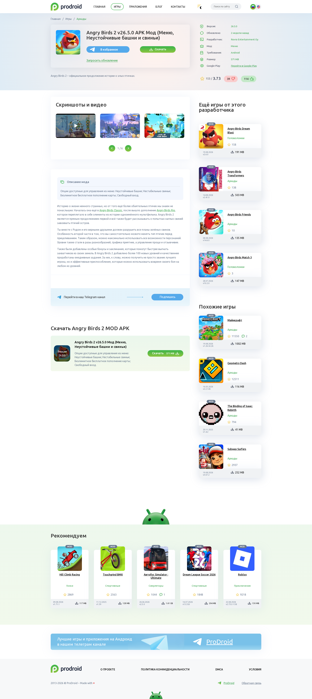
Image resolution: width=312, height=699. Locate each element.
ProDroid (219, 641)
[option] (76, 126)
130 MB (255, 603)
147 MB (239, 280)
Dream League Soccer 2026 (199, 574)
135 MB (239, 237)
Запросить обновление (102, 60)
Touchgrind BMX (113, 574)
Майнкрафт (235, 320)
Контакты (178, 6)
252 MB (239, 472)
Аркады (81, 18)
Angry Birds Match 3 (240, 257)
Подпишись (167, 296)
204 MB (212, 603)
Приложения (138, 6)
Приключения (242, 585)
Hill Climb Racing (69, 574)
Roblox (242, 574)
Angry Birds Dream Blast (239, 130)
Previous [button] (112, 148)
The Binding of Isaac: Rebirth (240, 408)
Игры (117, 6)
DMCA (219, 669)
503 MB (239, 195)
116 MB (239, 386)
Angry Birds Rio (166, 210)
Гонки (69, 585)
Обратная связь (251, 683)
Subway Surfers (237, 449)
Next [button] (128, 148)
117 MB (82, 603)
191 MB (239, 152)
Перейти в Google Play (244, 65)
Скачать (159, 49)
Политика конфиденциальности (165, 669)
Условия (255, 669)
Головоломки (236, 138)
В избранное (109, 49)
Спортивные (112, 585)
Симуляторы (156, 585)
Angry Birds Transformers (236, 173)
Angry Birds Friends (239, 214)
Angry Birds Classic (110, 210)
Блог (159, 6)
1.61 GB (169, 603)
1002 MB (240, 343)
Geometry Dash (237, 363)
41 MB (239, 429)
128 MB (126, 603)
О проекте (107, 669)
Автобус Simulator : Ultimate (156, 576)
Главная (99, 6)
